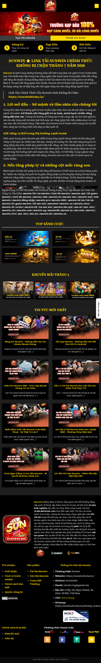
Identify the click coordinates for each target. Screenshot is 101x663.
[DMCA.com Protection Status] (10, 598)
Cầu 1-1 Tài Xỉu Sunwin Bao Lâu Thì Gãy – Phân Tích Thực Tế (76, 387)
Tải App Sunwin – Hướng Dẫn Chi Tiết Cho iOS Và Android (76, 343)
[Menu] (4, 6)
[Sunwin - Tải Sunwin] (50, 6)
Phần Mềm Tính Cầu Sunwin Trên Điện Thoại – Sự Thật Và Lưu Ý (25, 430)
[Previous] (6, 291)
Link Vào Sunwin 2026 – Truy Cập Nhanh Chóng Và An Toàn (25, 387)
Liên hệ (9, 638)
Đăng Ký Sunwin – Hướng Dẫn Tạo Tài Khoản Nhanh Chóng (25, 343)
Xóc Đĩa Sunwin (39, 576)
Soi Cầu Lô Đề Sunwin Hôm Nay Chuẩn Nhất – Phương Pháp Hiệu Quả (75, 430)
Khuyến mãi (12, 633)
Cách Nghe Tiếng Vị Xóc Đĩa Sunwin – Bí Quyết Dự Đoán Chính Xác (25, 474)
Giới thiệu (11, 571)
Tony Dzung (67, 598)
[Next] (94, 291)
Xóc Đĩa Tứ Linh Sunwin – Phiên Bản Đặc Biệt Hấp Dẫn (75, 474)
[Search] (97, 6)
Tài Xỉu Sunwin (38, 571)
